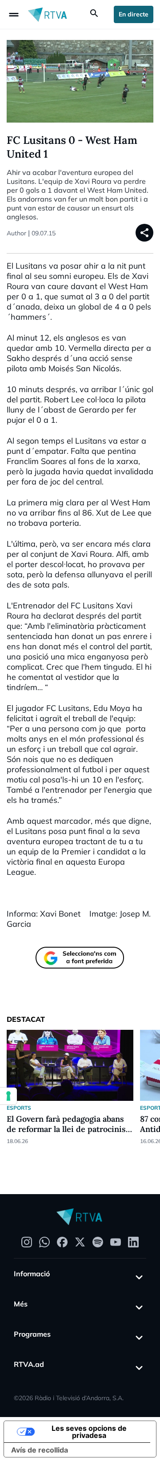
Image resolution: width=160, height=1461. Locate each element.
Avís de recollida (39, 1449)
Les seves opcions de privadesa (89, 1432)
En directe (133, 14)
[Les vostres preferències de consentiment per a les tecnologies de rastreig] (8, 1096)
